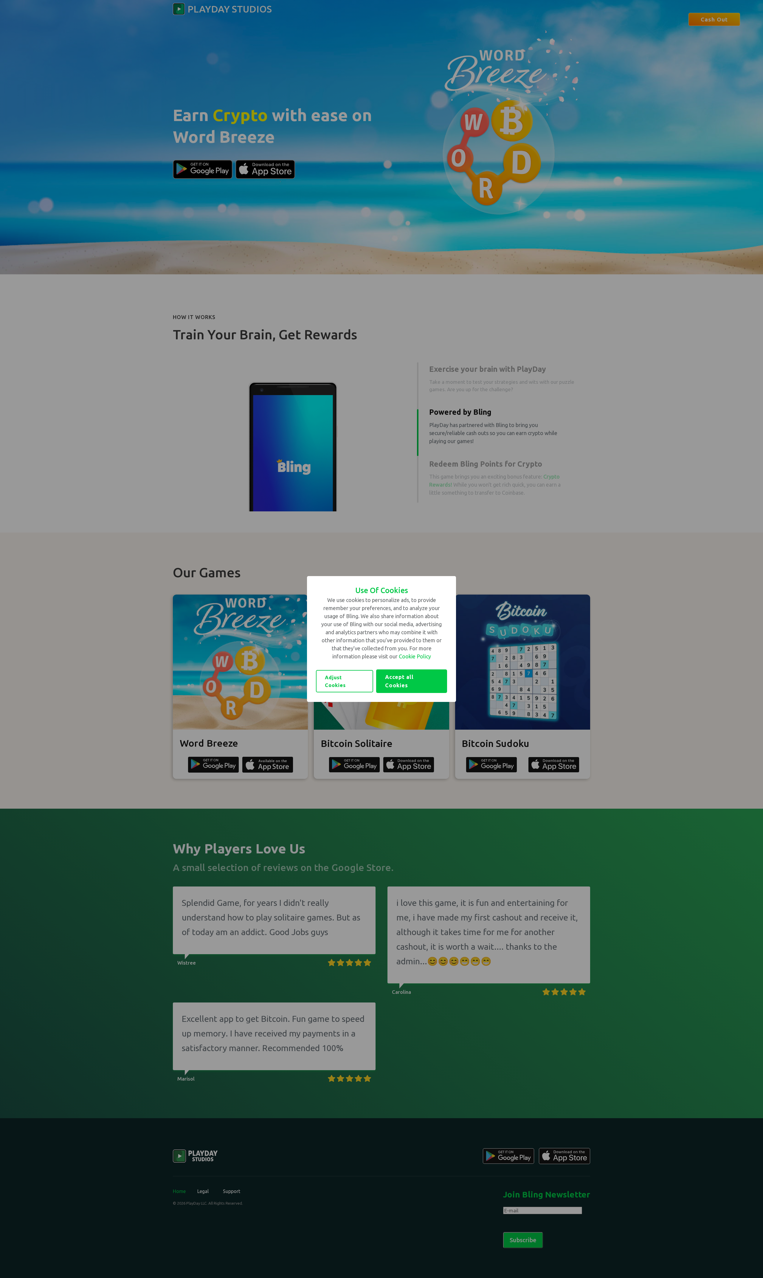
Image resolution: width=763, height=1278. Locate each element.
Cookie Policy (415, 656)
